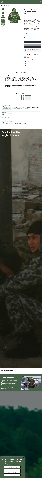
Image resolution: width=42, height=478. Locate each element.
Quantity (25, 37)
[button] (26, 16)
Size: (27, 33)
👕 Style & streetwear (12, 472)
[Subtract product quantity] (24, 39)
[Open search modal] (37, 2)
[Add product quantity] (27, 39)
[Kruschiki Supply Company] (2, 2)
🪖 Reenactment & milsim (12, 467)
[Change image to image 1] (3, 8)
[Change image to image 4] (3, 20)
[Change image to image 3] (3, 16)
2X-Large (26, 35)
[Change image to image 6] (3, 26)
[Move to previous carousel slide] (38, 371)
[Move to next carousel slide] (40, 370)
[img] (4, 104)
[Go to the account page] (38, 2)
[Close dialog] (23, 457)
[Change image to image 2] (3, 12)
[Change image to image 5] (3, 24)
